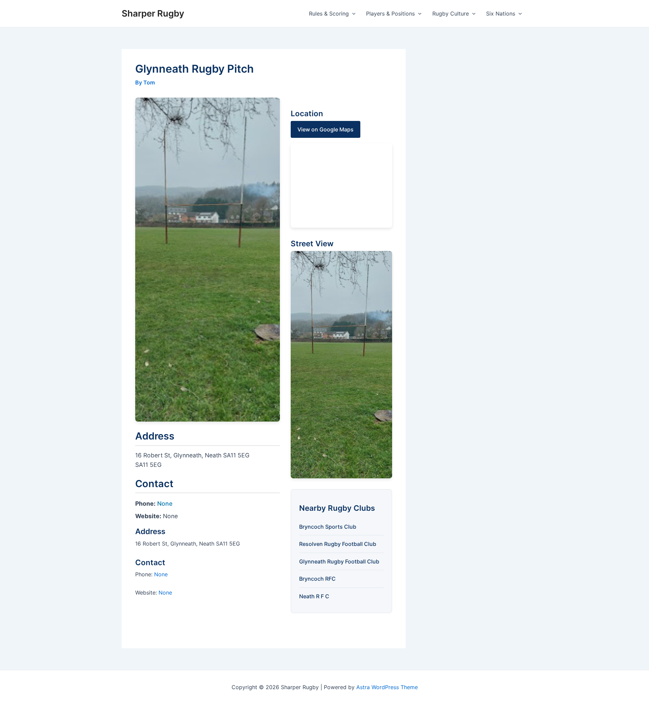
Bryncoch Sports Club (327, 526)
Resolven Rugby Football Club (337, 543)
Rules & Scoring (329, 13)
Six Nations (500, 13)
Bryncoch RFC (317, 578)
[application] (352, 13)
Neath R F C (314, 596)
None (164, 503)
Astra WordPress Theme (387, 687)
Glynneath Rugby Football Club (339, 561)
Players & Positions (390, 13)
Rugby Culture (450, 13)
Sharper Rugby (153, 13)
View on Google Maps (325, 129)
